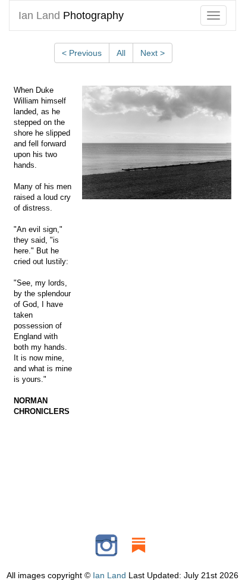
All (121, 53)
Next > (152, 53)
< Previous (82, 53)
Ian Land (109, 575)
